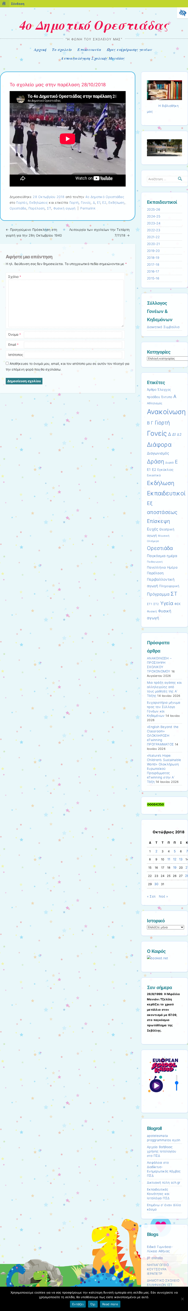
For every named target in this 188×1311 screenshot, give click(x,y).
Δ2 (179, 434)
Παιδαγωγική (155, 561)
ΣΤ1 (149, 604)
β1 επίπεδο (155, 1258)
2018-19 (153, 257)
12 (175, 859)
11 (168, 859)
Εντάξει (77, 1304)
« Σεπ (151, 896)
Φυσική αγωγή (64, 208)
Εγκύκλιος (165, 469)
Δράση (155, 461)
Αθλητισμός (155, 403)
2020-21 (153, 244)
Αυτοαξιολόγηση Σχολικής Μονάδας (92, 58)
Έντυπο (166, 397)
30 (156, 884)
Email (13, 344)
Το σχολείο (62, 49)
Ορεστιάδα (18, 208)
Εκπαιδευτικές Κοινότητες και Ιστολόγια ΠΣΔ (158, 1194)
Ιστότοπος (15, 355)
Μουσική (163, 535)
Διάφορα (159, 444)
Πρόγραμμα (158, 594)
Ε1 (98, 202)
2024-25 (153, 216)
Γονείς (86, 202)
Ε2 (104, 202)
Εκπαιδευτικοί (166, 493)
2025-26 (153, 209)
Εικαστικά (154, 475)
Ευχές (152, 529)
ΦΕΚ (177, 604)
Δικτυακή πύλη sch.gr (163, 1182)
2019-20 (153, 251)
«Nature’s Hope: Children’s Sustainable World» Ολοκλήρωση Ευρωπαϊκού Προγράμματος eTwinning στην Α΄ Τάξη (164, 769)
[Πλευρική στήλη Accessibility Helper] (182, 12)
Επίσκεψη (158, 521)
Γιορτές (21, 202)
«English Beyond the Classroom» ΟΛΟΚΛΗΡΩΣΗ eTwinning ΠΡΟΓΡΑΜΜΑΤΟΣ (162, 735)
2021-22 (153, 237)
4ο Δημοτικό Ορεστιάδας (94, 25)
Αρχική (40, 49)
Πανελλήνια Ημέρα (162, 567)
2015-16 (153, 278)
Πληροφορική (169, 586)
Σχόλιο (14, 277)
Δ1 (174, 434)
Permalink (87, 208)
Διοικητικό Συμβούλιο (163, 327)
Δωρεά (169, 462)
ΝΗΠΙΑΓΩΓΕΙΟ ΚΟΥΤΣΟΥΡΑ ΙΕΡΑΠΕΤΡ (158, 1269)
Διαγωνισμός (158, 453)
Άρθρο (151, 389)
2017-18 (153, 264)
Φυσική (152, 611)
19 (175, 867)
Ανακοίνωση (166, 412)
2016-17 (153, 271)
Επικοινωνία (89, 49)
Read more (110, 1304)
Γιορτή (74, 202)
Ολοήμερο (153, 541)
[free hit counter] (155, 805)
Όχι (92, 1304)
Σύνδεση (17, 4)
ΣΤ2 (156, 604)
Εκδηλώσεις (38, 202)
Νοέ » (163, 896)
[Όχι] (182, 1299)
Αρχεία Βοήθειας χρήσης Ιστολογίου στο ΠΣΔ (161, 1151)
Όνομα (14, 334)
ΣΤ (49, 208)
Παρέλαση (36, 208)
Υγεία (166, 603)
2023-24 (153, 223)
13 (181, 859)
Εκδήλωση (116, 202)
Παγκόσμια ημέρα (162, 556)
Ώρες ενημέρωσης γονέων (129, 49)
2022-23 (153, 230)
